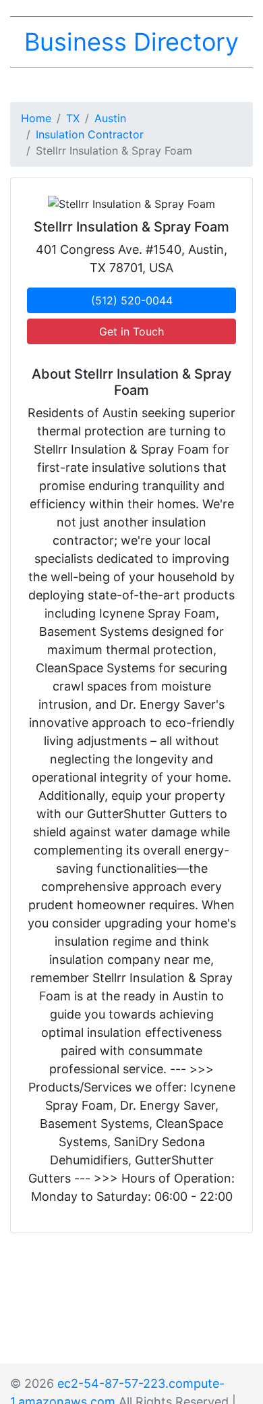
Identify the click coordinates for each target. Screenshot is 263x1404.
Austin (110, 118)
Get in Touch (131, 331)
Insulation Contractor (90, 134)
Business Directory (131, 42)
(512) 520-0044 (132, 300)
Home (36, 118)
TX (73, 118)
